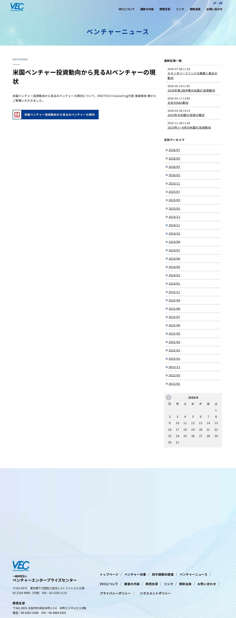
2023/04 (174, 342)
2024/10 (174, 233)
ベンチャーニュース (193, 574)
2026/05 (174, 158)
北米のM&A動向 (178, 103)
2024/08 (174, 242)
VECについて (127, 9)
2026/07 (174, 150)
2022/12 (174, 367)
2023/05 (174, 333)
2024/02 (174, 275)
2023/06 (174, 325)
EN (221, 3)
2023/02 (174, 359)
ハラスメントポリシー (154, 593)
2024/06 (174, 258)
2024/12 (174, 217)
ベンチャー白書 (135, 574)
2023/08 (174, 308)
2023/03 (174, 350)
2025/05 (174, 200)
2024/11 (174, 225)
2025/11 (174, 183)
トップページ (109, 574)
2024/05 (174, 267)
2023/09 (174, 300)
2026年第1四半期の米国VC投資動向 (191, 90)
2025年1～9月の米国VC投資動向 (189, 127)
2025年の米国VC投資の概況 (186, 115)
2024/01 (174, 283)
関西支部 (164, 9)
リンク (180, 9)
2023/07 (174, 317)
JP (214, 3)
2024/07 (174, 250)
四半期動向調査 (163, 574)
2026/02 (174, 175)
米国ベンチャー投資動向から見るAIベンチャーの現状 (59, 114)
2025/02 (174, 208)
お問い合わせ (214, 9)
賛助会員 (195, 9)
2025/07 (174, 192)
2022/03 (174, 384)
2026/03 (174, 167)
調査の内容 (147, 9)
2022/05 (174, 375)
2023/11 (174, 292)
